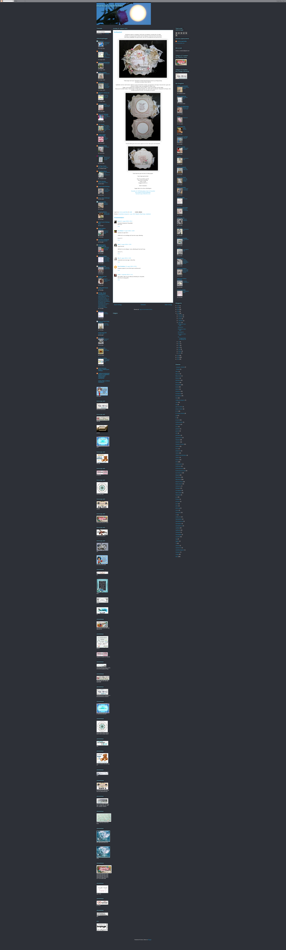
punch (177, 503)
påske (177, 505)
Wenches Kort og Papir (182, 136)
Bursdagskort (181, 332)
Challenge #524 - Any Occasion (106, 96)
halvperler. (178, 442)
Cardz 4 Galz (101, 82)
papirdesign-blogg (102, 145)
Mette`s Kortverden (181, 187)
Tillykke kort (185, 117)
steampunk (178, 532)
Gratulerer (185, 138)
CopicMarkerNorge (102, 171)
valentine (177, 545)
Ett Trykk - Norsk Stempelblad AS (102, 293)
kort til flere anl (179, 472)
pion (176, 497)
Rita (118, 258)
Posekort (177, 499)
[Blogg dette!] (137, 212)
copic (131, 214)
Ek (176, 417)
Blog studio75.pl (102, 266)
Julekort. (177, 457)
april (179, 347)
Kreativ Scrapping (102, 72)
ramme (177, 510)
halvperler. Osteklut (180, 444)
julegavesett (178, 450)
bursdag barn (178, 393)
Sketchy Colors (101, 348)
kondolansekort (179, 464)
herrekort (177, 446)
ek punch (177, 420)
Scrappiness (101, 156)
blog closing (100, 289)
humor (177, 448)
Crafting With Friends (103, 287)
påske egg (178, 508)
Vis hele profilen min (180, 43)
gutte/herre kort (179, 437)
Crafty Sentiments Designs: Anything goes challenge (103, 369)
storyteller (178, 536)
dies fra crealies (179, 406)
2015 (178, 313)
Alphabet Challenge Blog (104, 62)
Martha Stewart (179, 483)
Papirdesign (178, 494)
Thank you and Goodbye (103, 167)
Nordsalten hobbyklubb (103, 239)
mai (179, 345)
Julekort (177, 453)
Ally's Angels (101, 124)
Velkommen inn (180, 217)
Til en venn (185, 198)
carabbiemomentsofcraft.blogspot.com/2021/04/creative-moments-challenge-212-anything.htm (104, 376)
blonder (177, 386)
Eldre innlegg (168, 304)
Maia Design (178, 477)
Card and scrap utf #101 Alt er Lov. (143, 193)
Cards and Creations (181, 268)
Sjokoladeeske (179, 519)
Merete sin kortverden (182, 238)
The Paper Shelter (102, 166)
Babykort (177, 378)
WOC (177, 556)
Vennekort (178, 552)
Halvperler (178, 439)
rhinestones (178, 512)
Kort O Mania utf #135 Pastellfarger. (143, 192)
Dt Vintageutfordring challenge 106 (182, 338)
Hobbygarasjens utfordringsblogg (102, 245)
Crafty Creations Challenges (102, 229)
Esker (177, 426)
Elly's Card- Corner (181, 177)
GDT (177, 433)
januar (179, 353)
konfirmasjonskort (179, 468)
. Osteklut (178, 369)
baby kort (178, 373)
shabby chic (178, 516)
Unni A (119, 221)
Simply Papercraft (102, 332)
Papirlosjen (100, 311)
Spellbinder (148, 214)
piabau (178, 116)
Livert (119, 274)
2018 (178, 309)
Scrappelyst (101, 41)
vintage (177, 554)
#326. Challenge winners (106, 138)
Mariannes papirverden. (182, 207)
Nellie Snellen (178, 492)
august (180, 322)
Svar (119, 226)
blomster (177, 382)
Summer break (101, 333)
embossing (178, 424)
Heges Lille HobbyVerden (183, 106)
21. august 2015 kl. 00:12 (126, 221)
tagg (176, 539)
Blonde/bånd (121, 214)
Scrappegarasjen (102, 201)
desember (180, 315)
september (180, 320)
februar (180, 351)
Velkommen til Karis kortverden (181, 279)
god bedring (178, 435)
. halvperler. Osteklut (180, 367)
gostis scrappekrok (181, 167)
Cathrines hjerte (180, 197)
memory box (178, 486)
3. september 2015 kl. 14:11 (127, 274)
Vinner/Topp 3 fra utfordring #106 (107, 360)
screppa (179, 248)
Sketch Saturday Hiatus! (103, 182)
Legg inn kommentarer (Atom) (145, 309)
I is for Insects (106, 63)
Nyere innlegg (118, 304)
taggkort (177, 541)
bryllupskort (126, 214)
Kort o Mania (101, 337)
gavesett (177, 431)
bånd (177, 398)
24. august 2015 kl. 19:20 (125, 258)
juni (179, 343)
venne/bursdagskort (180, 550)
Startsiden (143, 304)
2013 (178, 357)
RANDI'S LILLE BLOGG (182, 86)
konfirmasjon (178, 466)
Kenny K (177, 459)
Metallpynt (178, 488)
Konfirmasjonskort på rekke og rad (107, 43)
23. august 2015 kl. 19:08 (128, 230)
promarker (178, 501)
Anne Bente (120, 230)
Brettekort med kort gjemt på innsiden (107, 158)
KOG (134, 214)
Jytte (119, 244)
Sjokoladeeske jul (179, 521)
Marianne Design (179, 481)
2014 (178, 355)
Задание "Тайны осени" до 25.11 (107, 280)
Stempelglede (178, 534)
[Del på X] (138, 212)
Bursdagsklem (107, 73)
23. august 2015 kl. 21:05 (125, 244)
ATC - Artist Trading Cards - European (107, 190)
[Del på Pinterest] (141, 212)
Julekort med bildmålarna (181, 455)
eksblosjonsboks (179, 422)
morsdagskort (178, 490)
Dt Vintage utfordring (180, 413)
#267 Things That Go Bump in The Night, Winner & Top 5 (107, 260)
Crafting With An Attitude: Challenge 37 (104, 381)
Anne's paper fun (181, 126)
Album (177, 371)
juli (179, 341)
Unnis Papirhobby (181, 290)
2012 (178, 359)
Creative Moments (102, 104)
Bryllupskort (180, 327)
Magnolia (137, 214)
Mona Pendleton (121, 266)
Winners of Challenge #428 (106, 232)
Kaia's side (179, 228)
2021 (178, 305)
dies (176, 404)
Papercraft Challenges (103, 114)
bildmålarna (178, 380)
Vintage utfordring (102, 358)
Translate (107, 33)
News (99, 224)
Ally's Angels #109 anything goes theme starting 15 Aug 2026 (107, 128)
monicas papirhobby (110, 5)
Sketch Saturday (102, 181)
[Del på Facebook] (140, 212)
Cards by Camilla (181, 147)
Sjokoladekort (178, 523)
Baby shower (178, 375)
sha (176, 514)
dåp (176, 415)
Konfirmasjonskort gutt (180, 470)
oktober (180, 318)
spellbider (178, 527)
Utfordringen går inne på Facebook (106, 248)
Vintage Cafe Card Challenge (102, 277)
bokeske (177, 389)
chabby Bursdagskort (180, 400)
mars (179, 349)
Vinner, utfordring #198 (102, 241)
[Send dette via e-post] (135, 212)
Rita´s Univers (180, 258)
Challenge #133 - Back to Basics (107, 116)
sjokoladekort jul (179, 525)
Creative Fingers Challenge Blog (102, 135)
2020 (178, 307)
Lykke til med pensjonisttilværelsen (185, 271)
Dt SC (177, 411)
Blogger (149, 939)
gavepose (178, 428)
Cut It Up (100, 51)
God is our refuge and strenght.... (185, 179)
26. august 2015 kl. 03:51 (131, 266)
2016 (178, 311)
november (180, 316)
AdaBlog (179, 157)
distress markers (179, 409)
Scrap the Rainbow (102, 212)
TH (176, 543)
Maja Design (142, 214)
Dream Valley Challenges (104, 197)
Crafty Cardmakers (102, 256)
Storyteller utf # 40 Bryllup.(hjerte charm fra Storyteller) (143, 191)
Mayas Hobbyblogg (181, 96)
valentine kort (178, 547)
